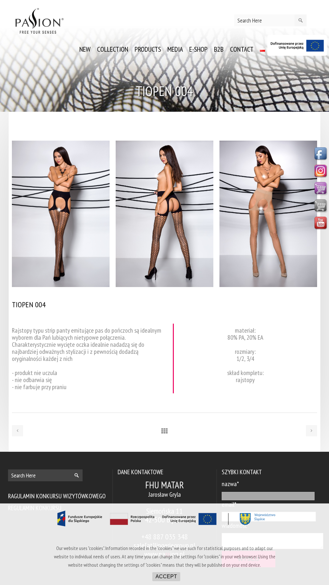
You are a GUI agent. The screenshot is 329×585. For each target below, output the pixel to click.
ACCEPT (166, 576)
